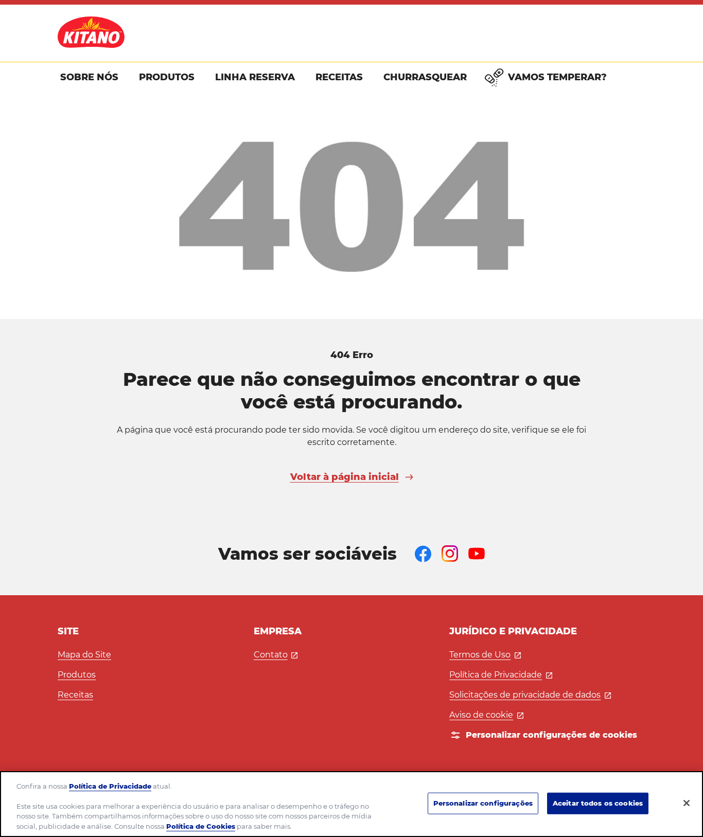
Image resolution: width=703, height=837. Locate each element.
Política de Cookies (200, 826)
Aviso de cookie (486, 715)
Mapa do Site (84, 655)
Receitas (75, 695)
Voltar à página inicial (344, 477)
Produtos (77, 675)
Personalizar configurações (483, 803)
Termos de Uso (485, 655)
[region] (351, 804)
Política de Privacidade (500, 675)
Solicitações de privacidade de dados (530, 695)
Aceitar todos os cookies (598, 803)
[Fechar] (686, 803)
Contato (276, 655)
